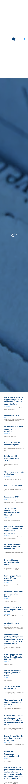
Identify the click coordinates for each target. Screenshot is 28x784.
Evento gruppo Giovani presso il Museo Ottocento (12, 578)
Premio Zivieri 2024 (11, 623)
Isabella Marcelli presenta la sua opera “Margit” (12, 458)
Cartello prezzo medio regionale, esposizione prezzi (12, 673)
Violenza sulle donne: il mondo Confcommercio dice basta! (13, 702)
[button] (24, 39)
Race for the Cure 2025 (13, 485)
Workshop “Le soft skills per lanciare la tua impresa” (13, 594)
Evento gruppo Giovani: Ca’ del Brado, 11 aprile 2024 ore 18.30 (13, 657)
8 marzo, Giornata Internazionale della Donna (11, 562)
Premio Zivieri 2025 (11, 497)
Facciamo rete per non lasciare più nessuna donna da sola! (12, 546)
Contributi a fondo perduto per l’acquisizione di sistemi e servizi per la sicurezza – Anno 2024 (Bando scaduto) (14, 639)
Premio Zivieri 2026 (11, 415)
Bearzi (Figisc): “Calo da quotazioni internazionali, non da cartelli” (13, 738)
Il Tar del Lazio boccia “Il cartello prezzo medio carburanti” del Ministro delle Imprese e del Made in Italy (13, 720)
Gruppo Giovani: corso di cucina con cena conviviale (13, 429)
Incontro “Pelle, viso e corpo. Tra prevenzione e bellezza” (13, 609)
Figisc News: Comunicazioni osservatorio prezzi (11, 754)
